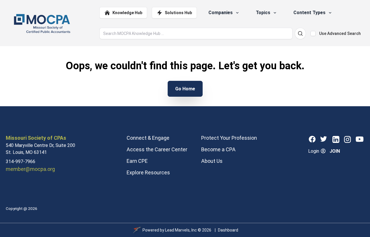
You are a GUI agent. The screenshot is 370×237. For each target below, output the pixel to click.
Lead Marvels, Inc (181, 230)
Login (314, 151)
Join (335, 151)
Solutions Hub (178, 12)
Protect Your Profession (229, 138)
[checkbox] (313, 33)
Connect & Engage (148, 138)
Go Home (185, 89)
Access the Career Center (157, 149)
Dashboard (228, 230)
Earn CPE (137, 161)
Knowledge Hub (127, 12)
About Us (212, 161)
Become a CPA (218, 149)
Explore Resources (148, 172)
